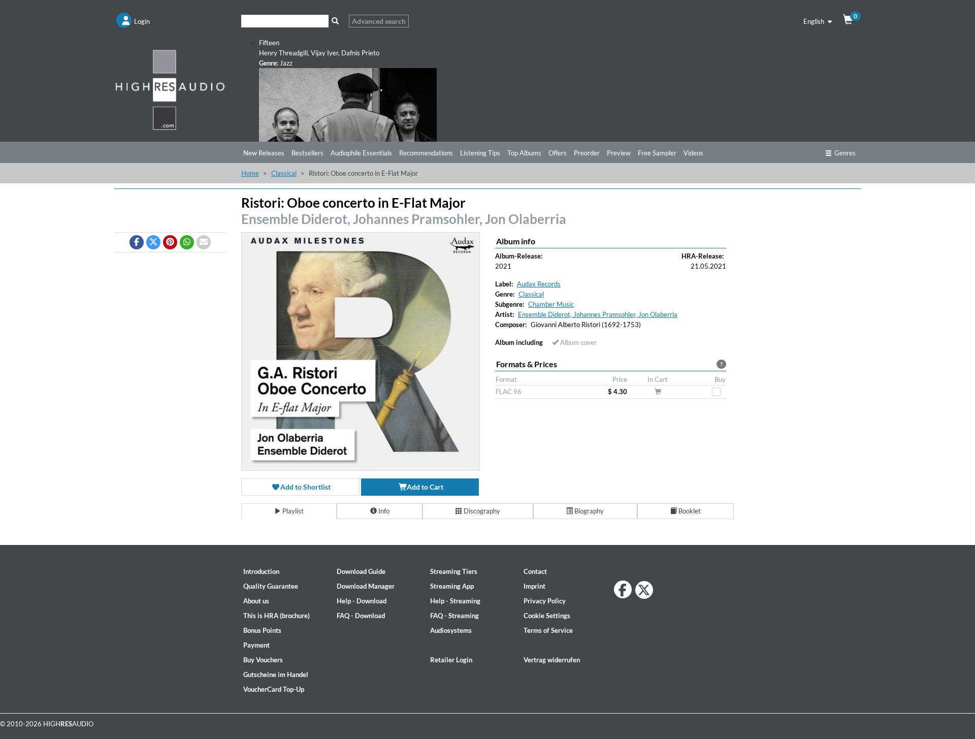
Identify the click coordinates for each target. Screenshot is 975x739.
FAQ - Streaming (454, 616)
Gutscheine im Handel (275, 674)
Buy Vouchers (263, 660)
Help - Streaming (455, 601)
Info (383, 511)
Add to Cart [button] (424, 487)
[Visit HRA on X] (644, 590)
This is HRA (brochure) (276, 616)
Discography (481, 511)
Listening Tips (480, 153)
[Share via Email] (204, 242)
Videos (693, 153)
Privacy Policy (545, 601)
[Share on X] (153, 242)
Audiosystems (451, 630)
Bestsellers (307, 153)
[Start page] (170, 89)
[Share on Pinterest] (170, 242)
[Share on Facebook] (136, 242)
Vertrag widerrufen (552, 660)
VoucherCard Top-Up (273, 689)
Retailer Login (451, 660)
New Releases (263, 153)
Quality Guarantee (270, 586)
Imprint (534, 586)
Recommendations (426, 153)
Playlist (292, 511)
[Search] (335, 21)
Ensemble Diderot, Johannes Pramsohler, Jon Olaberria (403, 219)
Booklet (689, 511)
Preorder (587, 153)
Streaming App (452, 586)
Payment (256, 645)
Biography (588, 511)
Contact (535, 571)
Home (250, 173)
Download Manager (366, 586)
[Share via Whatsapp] (187, 242)
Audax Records (539, 284)
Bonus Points (262, 630)
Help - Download (361, 601)
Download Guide (361, 571)
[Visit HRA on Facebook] (623, 589)
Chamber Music (551, 304)
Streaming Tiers (453, 571)
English (814, 21)
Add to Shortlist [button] (305, 487)
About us (256, 601)
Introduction (261, 571)
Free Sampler (657, 153)
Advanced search (379, 21)
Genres (845, 153)
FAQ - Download (361, 616)
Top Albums (524, 153)
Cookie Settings (547, 616)
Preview (619, 153)
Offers (557, 153)
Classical (284, 173)
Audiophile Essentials (361, 153)
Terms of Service (548, 630)
